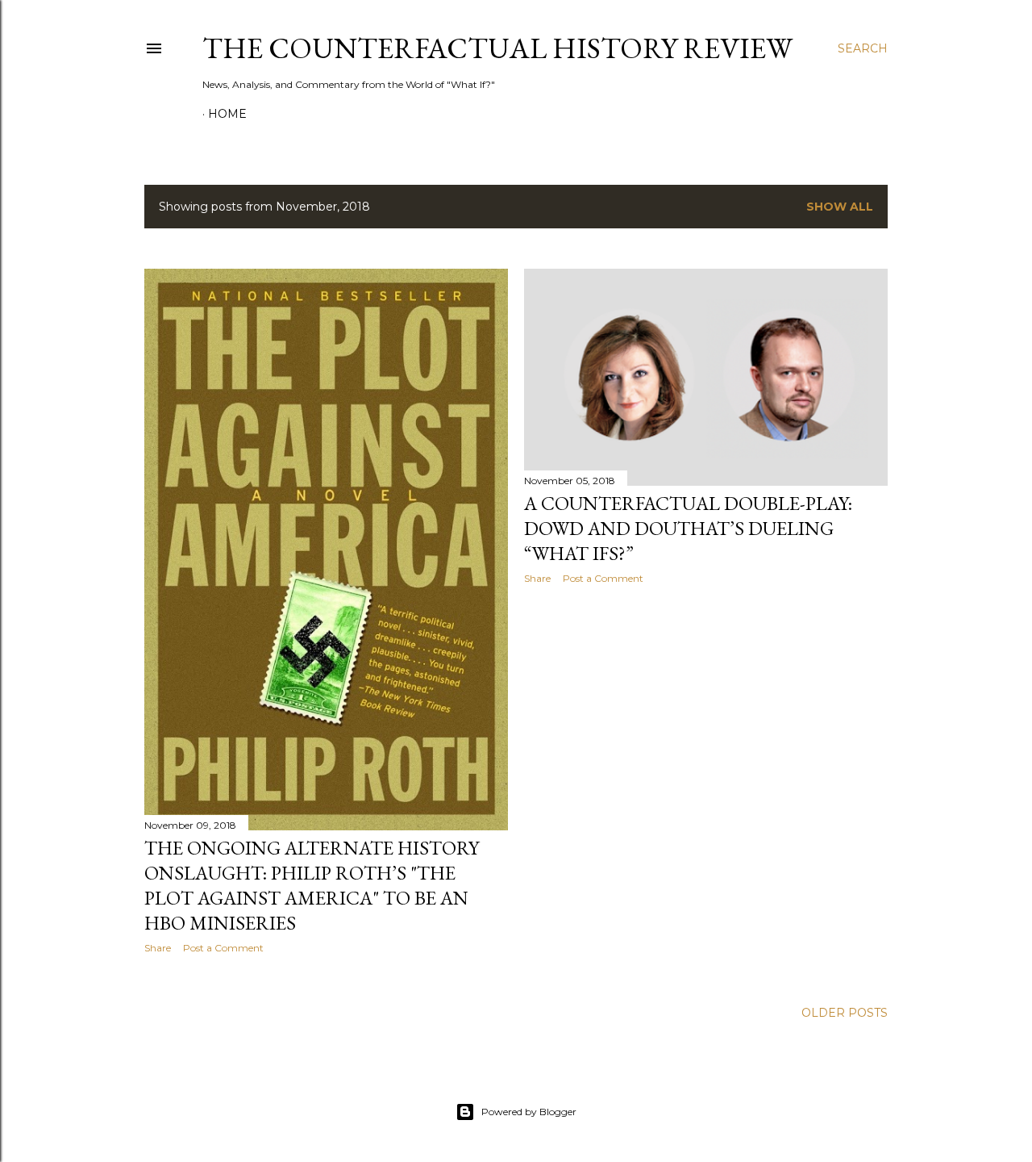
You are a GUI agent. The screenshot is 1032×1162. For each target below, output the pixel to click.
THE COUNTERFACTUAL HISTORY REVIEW (497, 48)
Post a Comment (223, 948)
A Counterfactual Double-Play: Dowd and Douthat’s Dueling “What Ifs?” (688, 528)
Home (227, 114)
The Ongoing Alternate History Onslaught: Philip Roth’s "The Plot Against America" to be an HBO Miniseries (311, 885)
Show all (839, 206)
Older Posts (844, 1012)
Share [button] (157, 948)
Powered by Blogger (528, 1112)
